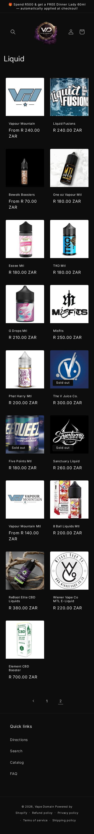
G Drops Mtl (18, 331)
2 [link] (60, 701)
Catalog (17, 762)
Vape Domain (45, 806)
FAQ (14, 773)
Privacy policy (68, 813)
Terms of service (35, 820)
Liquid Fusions (64, 123)
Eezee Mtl (16, 266)
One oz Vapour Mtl (67, 194)
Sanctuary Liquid (66, 461)
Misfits (58, 331)
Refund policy (42, 813)
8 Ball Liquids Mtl (66, 526)
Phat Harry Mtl (20, 396)
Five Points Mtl (20, 461)
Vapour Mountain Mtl (25, 526)
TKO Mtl (59, 266)
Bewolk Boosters (22, 194)
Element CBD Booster (19, 668)
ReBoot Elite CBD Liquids (22, 599)
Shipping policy (64, 820)
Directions (19, 740)
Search (16, 751)
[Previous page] (33, 700)
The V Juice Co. (65, 396)
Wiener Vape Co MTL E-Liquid (65, 599)
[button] (13, 31)
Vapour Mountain (22, 123)
